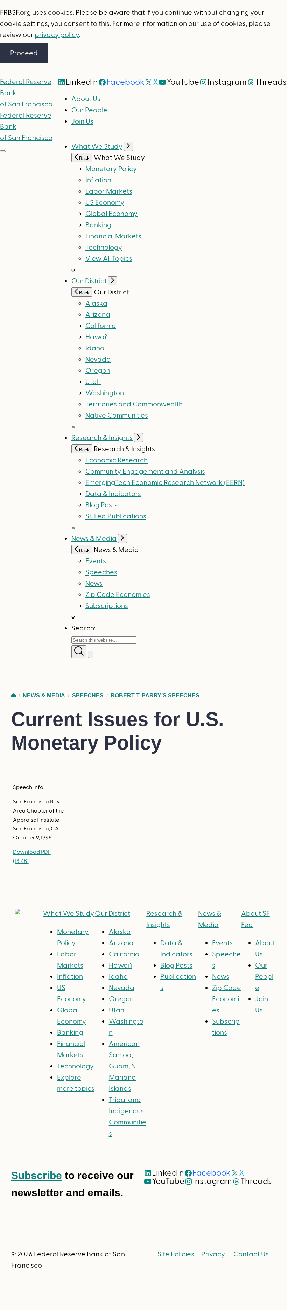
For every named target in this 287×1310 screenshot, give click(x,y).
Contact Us (251, 1254)
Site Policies (176, 1254)
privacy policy (57, 35)
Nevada (98, 359)
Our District (89, 281)
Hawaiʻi (97, 337)
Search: (83, 628)
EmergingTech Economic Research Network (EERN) (165, 482)
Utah (93, 381)
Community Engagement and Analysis (145, 471)
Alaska (96, 303)
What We (68, 913)
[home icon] (13, 695)
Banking (98, 225)
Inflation (98, 180)
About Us (85, 99)
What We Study (96, 146)
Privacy (213, 1254)
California (100, 325)
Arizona (97, 314)
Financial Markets (113, 236)
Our (112, 913)
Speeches (101, 572)
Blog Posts (101, 505)
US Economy (104, 202)
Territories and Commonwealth (134, 404)
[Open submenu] (128, 146)
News (94, 583)
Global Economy (111, 213)
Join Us (82, 121)
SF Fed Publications (115, 516)
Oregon (97, 370)
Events (95, 561)
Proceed (24, 53)
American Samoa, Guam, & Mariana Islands (124, 1066)
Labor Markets (108, 191)
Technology (103, 247)
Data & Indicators (113, 494)
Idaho (94, 348)
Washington (104, 393)
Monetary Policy (111, 169)
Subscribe (36, 1175)
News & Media (94, 538)
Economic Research (116, 460)
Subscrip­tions (106, 606)
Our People (89, 110)
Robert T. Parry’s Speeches (155, 695)
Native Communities (116, 415)
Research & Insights (102, 438)
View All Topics (108, 258)
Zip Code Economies (117, 594)
